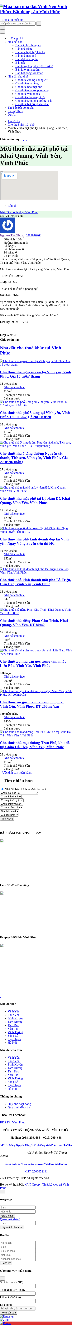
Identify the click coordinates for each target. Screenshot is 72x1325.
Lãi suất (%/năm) (10, 1297)
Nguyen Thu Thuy (12, 235)
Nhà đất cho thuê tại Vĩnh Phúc (19, 212)
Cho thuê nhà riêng (27, 83)
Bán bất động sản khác (29, 73)
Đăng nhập (7, 1215)
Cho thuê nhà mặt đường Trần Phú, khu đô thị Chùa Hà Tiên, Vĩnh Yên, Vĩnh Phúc (35, 745)
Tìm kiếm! (7, 818)
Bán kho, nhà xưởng (27, 69)
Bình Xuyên (15, 1018)
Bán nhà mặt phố (25, 55)
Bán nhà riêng (23, 48)
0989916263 (33, 235)
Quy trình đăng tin (19, 1107)
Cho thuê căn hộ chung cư (31, 80)
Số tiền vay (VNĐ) (11, 1282)
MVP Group (32, 1184)
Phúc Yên (14, 1014)
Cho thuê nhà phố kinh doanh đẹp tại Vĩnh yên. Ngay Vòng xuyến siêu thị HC (34, 541)
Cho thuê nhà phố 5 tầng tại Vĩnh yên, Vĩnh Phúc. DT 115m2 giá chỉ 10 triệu (35, 415)
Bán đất (20, 62)
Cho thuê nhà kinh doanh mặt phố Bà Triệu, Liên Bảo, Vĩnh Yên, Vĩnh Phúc (35, 582)
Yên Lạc (13, 1028)
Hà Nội (12, 1042)
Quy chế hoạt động (19, 1104)
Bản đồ (12, 205)
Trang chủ (16, 38)
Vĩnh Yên (14, 1011)
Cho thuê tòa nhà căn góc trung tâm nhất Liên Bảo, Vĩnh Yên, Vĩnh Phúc (33, 663)
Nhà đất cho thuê (18, 76)
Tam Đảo (13, 1025)
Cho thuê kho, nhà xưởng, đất (33, 100)
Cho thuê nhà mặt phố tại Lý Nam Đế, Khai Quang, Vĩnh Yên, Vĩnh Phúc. (35, 500)
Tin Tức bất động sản (21, 107)
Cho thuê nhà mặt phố (28, 86)
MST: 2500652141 (36, 1171)
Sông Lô (13, 1035)
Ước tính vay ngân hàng (16, 772)
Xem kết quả (9, 1312)
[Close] (2, 1279)
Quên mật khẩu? (10, 1219)
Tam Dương (15, 1021)
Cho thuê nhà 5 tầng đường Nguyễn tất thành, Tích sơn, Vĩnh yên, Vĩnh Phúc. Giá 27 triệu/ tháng (34, 457)
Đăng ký (6, 1263)
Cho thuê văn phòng (27, 93)
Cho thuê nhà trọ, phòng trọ (32, 90)
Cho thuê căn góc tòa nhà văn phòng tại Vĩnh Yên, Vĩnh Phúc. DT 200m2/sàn (32, 704)
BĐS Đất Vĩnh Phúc (12, 1122)
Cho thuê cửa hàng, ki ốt (30, 97)
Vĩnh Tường (15, 1032)
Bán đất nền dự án (26, 59)
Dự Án (12, 114)
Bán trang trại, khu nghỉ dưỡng (34, 66)
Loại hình (6, 1304)
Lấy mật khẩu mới (12, 1227)
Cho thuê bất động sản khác (32, 104)
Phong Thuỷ (15, 111)
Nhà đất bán (15, 41)
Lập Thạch (14, 1039)
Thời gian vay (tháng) (13, 1289)
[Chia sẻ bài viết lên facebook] (22, 139)
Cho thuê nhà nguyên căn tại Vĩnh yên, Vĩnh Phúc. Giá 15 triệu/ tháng (35, 374)
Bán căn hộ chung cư (28, 45)
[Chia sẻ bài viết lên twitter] (25, 139)
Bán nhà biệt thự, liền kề (30, 52)
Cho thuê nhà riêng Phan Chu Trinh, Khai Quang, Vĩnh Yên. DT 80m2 (34, 623)
